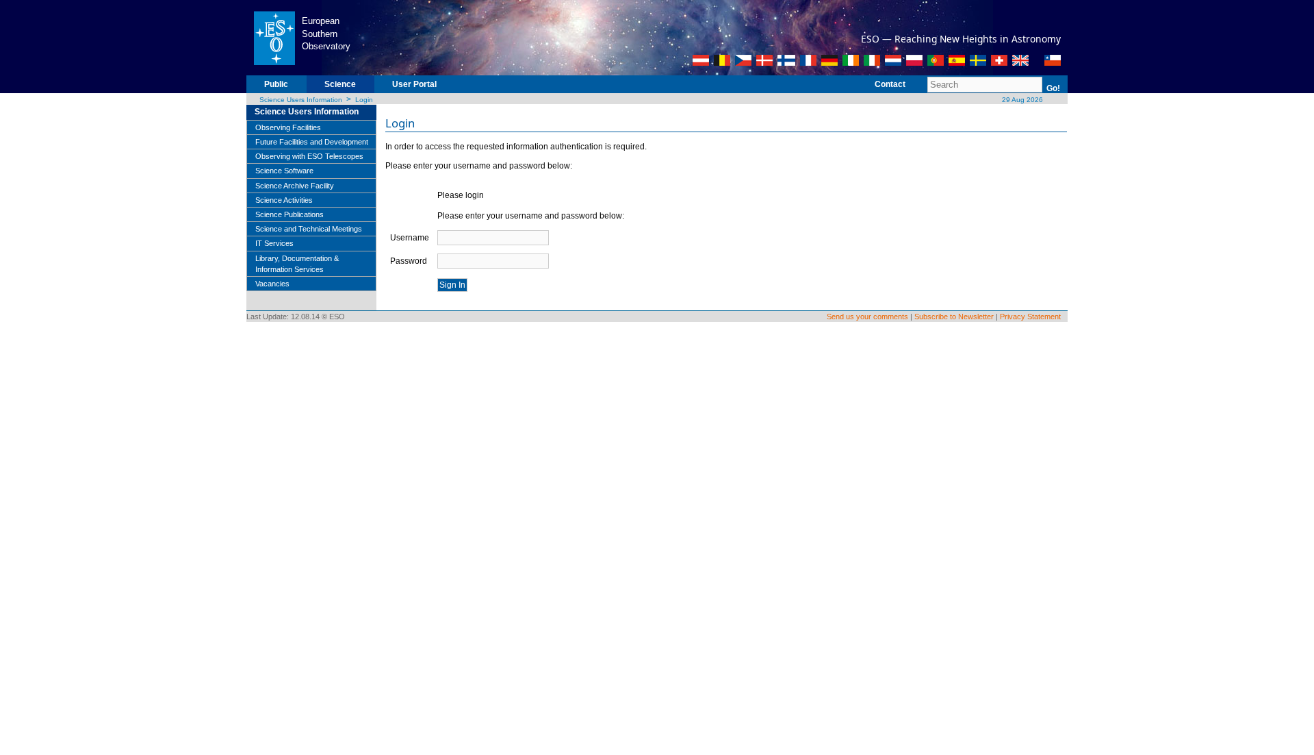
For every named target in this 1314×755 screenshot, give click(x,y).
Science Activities (284, 200)
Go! (1053, 88)
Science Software (284, 170)
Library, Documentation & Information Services (297, 263)
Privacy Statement (1030, 316)
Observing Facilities (288, 127)
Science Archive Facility (294, 186)
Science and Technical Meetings (308, 229)
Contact (890, 84)
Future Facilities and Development (311, 142)
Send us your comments (867, 316)
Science (340, 84)
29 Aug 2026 (1021, 99)
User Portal (414, 84)
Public (276, 84)
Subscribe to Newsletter (954, 316)
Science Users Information (300, 99)
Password (408, 261)
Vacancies (272, 284)
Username (409, 238)
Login (364, 99)
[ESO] (274, 37)
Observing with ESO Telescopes (309, 156)
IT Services (274, 243)
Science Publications (289, 214)
